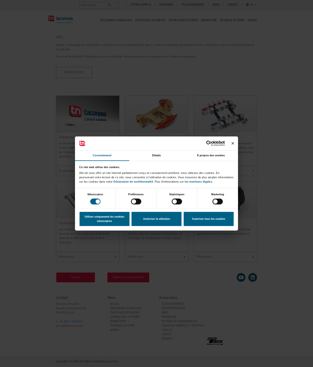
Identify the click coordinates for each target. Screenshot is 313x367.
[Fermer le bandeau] (232, 143)
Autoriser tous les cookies (208, 218)
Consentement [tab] (102, 155)
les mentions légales (198, 181)
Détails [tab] (156, 155)
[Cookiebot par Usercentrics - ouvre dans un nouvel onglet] (209, 143)
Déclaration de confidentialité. (133, 181)
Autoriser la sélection (156, 218)
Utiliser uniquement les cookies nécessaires (104, 218)
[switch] (136, 202)
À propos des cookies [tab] (211, 155)
